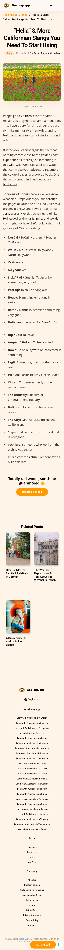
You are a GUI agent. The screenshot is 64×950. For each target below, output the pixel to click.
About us (32, 880)
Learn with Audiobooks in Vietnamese (32, 824)
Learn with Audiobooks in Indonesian (32, 809)
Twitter (32, 857)
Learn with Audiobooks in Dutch (32, 794)
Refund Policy (32, 910)
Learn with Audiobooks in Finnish (32, 829)
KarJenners (34, 218)
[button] (51, 5)
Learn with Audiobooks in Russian (32, 753)
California (27, 116)
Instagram (32, 852)
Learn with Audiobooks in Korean (32, 774)
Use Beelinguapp (32, 491)
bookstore (10, 184)
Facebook (32, 847)
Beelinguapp (10, 14)
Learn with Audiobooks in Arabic (32, 779)
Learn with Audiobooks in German (32, 743)
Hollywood (10, 218)
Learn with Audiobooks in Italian (32, 738)
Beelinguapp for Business (32, 895)
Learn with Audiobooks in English (32, 718)
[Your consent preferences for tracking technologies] (59, 945)
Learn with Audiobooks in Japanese (32, 748)
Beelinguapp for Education (32, 890)
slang (6, 214)
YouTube (32, 862)
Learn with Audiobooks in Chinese (32, 758)
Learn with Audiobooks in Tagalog (32, 819)
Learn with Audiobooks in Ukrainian (32, 814)
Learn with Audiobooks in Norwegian (32, 799)
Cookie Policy (32, 920)
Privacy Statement (32, 915)
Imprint (32, 905)
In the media (32, 900)
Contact (32, 925)
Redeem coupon (32, 885)
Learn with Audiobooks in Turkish (32, 768)
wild (11, 165)
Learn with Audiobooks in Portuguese (32, 728)
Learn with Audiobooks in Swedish (32, 784)
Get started (43, 944)
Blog (24, 14)
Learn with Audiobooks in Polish (32, 789)
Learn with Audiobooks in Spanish (32, 723)
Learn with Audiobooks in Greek (32, 804)
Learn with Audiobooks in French (32, 733)
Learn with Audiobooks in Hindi (32, 763)
